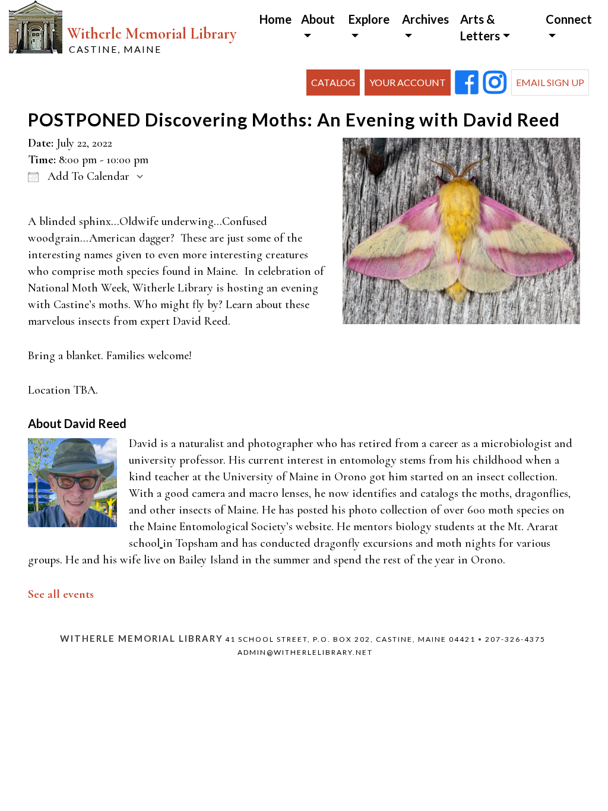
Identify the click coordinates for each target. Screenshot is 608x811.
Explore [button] (369, 19)
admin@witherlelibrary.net (305, 652)
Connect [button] (569, 19)
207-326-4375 (515, 639)
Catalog (333, 82)
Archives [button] (425, 19)
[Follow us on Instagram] (494, 83)
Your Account (407, 82)
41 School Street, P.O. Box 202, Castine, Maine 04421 (350, 639)
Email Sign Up (550, 82)
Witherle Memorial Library (151, 39)
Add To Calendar (87, 176)
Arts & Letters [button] (480, 27)
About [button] (318, 19)
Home (275, 19)
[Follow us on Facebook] (467, 83)
